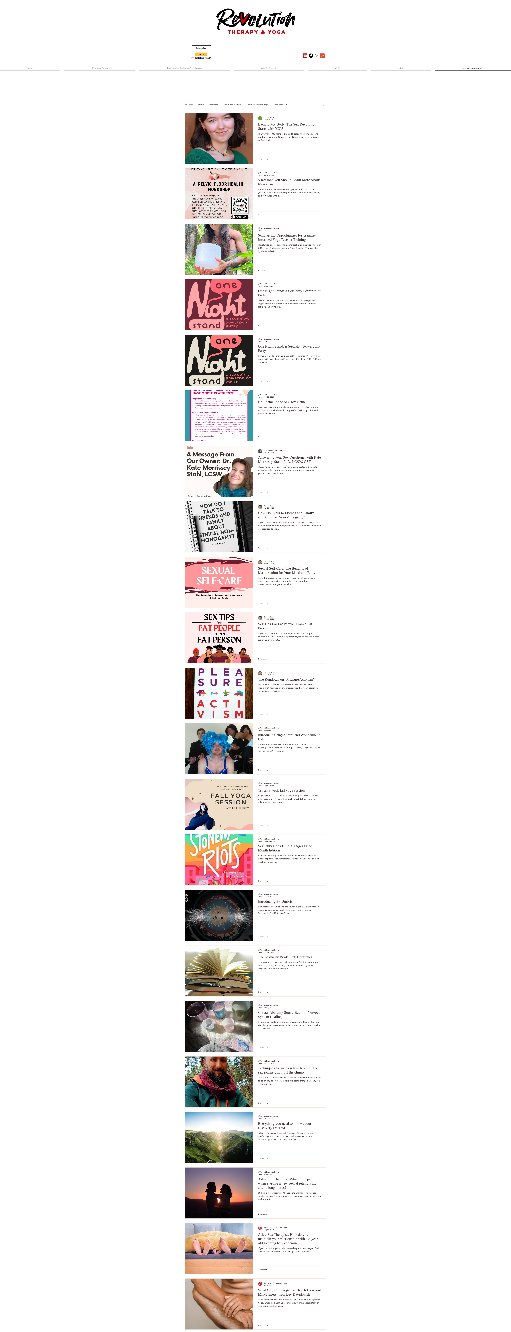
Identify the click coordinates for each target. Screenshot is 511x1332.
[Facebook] (311, 55)
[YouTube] (305, 55)
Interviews (213, 105)
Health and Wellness (232, 105)
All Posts (189, 105)
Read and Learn (280, 105)
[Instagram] (316, 55)
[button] (322, 105)
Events (201, 105)
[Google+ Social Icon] (322, 55)
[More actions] (320, 118)
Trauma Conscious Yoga (257, 105)
